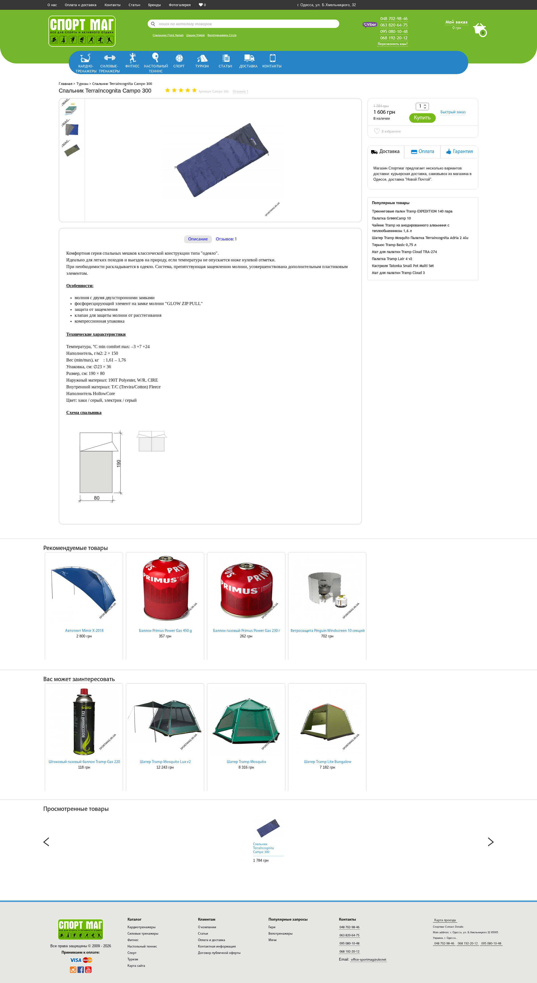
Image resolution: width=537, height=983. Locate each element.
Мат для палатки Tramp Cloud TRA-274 (404, 251)
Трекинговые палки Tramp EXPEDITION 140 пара (412, 211)
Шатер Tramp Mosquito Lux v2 (165, 762)
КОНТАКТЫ (271, 65)
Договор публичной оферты (219, 953)
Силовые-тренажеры (109, 68)
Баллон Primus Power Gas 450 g (165, 631)
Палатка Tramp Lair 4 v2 (392, 258)
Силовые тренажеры (143, 933)
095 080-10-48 (394, 31)
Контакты (113, 4)
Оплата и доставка (80, 4)
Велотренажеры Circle (222, 35)
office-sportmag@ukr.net (368, 959)
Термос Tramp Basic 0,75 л (394, 244)
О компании (207, 927)
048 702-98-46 (394, 18)
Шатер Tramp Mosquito (390, 237)
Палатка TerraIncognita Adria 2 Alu (439, 237)
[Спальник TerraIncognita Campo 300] (72, 108)
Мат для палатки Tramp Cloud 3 (398, 272)
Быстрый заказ (453, 112)
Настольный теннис (155, 68)
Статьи (134, 4)
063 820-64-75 (394, 25)
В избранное (387, 132)
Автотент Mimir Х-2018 (84, 631)
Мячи (272, 940)
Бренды (154, 4)
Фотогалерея (180, 4)
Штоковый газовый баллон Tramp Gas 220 (84, 762)
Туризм (202, 65)
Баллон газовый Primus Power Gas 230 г (246, 631)
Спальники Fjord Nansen (168, 35)
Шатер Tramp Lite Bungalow (327, 762)
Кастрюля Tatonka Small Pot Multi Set (403, 265)
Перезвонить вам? (393, 43)
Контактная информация (217, 946)
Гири (271, 927)
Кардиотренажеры (142, 927)
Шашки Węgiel (195, 35)
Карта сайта (136, 966)
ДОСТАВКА (248, 65)
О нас (52, 4)
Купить (422, 118)
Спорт (179, 65)
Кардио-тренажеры (86, 68)
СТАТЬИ (225, 65)
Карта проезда (445, 920)
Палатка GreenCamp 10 (391, 218)
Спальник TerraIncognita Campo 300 (263, 848)
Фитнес (132, 65)
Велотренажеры (280, 933)
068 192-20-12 (394, 38)
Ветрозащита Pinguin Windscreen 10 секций (328, 631)
